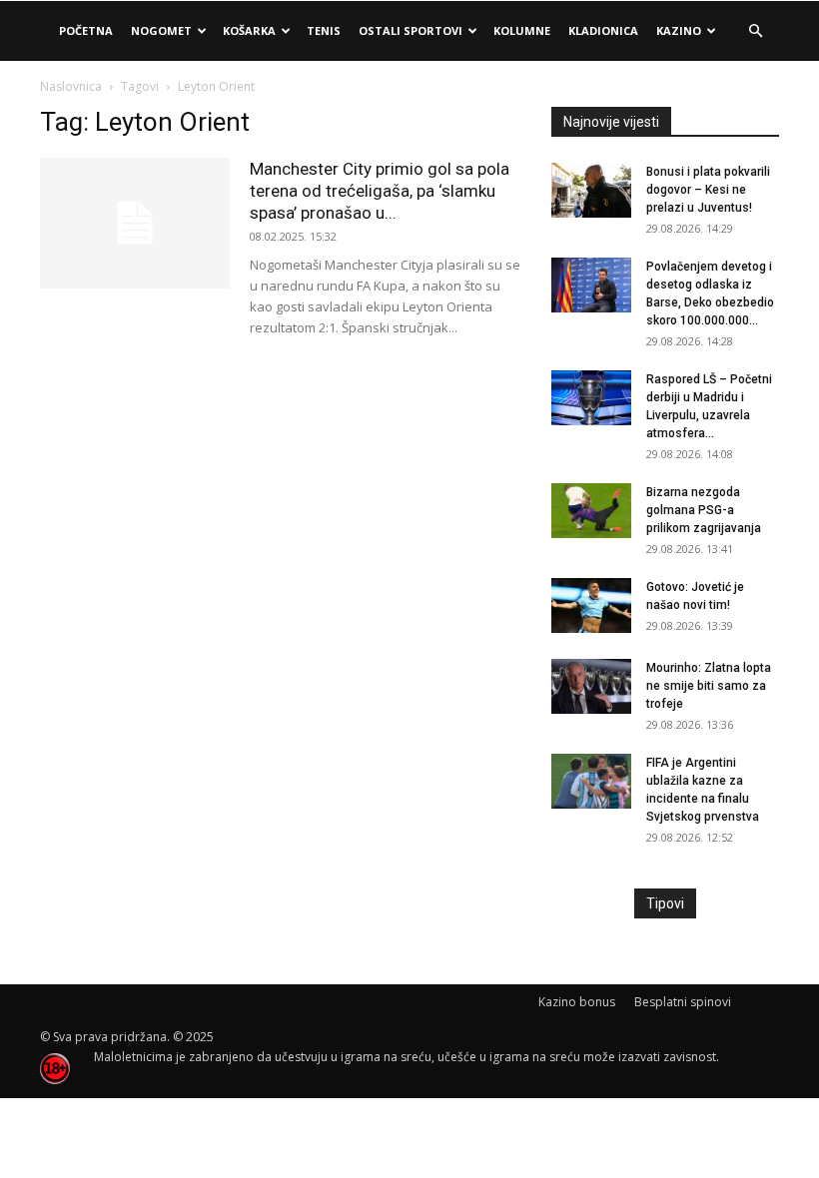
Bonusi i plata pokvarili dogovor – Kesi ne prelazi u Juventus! (708, 190)
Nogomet (161, 30)
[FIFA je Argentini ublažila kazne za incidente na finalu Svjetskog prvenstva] (591, 781)
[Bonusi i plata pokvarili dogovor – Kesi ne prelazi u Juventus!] (591, 190)
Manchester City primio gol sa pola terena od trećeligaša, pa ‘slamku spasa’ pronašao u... (379, 191)
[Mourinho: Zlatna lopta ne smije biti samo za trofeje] (591, 686)
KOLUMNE (521, 30)
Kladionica (603, 30)
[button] (755, 31)
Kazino (678, 30)
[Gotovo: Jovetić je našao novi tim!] (591, 605)
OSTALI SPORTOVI (410, 30)
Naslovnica (71, 86)
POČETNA (86, 30)
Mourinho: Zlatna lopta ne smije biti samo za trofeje (708, 686)
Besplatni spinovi (682, 1001)
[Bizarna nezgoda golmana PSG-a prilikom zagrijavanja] (591, 510)
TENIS (324, 30)
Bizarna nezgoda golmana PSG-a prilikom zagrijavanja (703, 510)
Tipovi (665, 903)
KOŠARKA (249, 30)
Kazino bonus (576, 1001)
